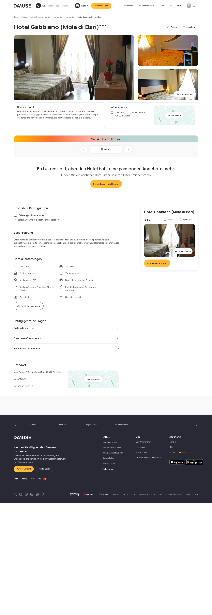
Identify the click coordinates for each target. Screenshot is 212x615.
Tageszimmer (91, 424)
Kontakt (172, 442)
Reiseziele (128, 5)
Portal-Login (44, 469)
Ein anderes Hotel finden (106, 183)
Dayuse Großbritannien (112, 447)
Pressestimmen (142, 452)
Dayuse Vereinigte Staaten (113, 453)
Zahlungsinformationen (27, 348)
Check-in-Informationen (27, 338)
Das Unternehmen (143, 442)
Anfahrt (21, 378)
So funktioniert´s (146, 5)
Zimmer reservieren (157, 263)
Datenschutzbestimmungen (179, 494)
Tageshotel (32, 424)
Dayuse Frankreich (110, 442)
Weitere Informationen (29, 306)
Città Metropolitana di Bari (40, 17)
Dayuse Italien (108, 458)
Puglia (24, 17)
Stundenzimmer (121, 424)
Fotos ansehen (186, 94)
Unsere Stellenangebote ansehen (149, 457)
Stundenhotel (62, 424)
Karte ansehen (174, 115)
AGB (196, 494)
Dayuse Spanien (109, 463)
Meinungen (140, 447)
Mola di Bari (58, 17)
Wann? (107, 149)
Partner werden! (24, 469)
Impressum (158, 494)
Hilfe (162, 5)
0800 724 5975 (25, 386)
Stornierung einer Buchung (180, 452)
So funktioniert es (24, 328)
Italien (16, 17)
